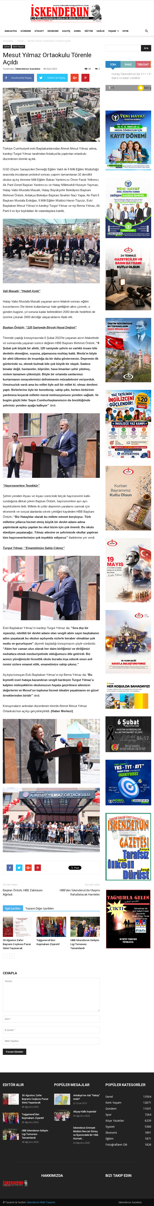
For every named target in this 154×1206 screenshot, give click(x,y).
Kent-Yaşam (18, 46)
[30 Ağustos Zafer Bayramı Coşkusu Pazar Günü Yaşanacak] (17, 927)
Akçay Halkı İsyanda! (84, 1111)
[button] (146, 31)
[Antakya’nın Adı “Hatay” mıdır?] (62, 1099)
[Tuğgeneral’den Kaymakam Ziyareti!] (51, 927)
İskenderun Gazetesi (27, 68)
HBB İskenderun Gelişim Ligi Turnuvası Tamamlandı (84, 944)
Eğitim (89, 30)
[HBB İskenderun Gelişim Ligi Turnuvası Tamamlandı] (85, 927)
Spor (125, 30)
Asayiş (66, 30)
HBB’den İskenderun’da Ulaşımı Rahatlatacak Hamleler (80, 892)
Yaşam (112, 30)
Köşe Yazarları (114, 1120)
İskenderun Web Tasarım (41, 1202)
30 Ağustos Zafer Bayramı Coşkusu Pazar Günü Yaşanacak (17, 944)
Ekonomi (53, 30)
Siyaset (39, 30)
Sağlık (100, 30)
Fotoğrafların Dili (116, 1144)
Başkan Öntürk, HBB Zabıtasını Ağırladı (23, 892)
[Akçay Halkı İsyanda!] (62, 1115)
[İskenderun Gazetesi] (77, 13)
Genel (77, 30)
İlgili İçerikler (13, 908)
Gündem (25, 30)
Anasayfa (11, 30)
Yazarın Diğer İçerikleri (39, 908)
